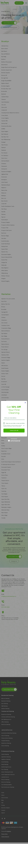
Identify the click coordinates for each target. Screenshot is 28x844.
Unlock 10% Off (14, 430)
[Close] (25, 402)
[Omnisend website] (14, 439)
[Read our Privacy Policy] (24, 425)
